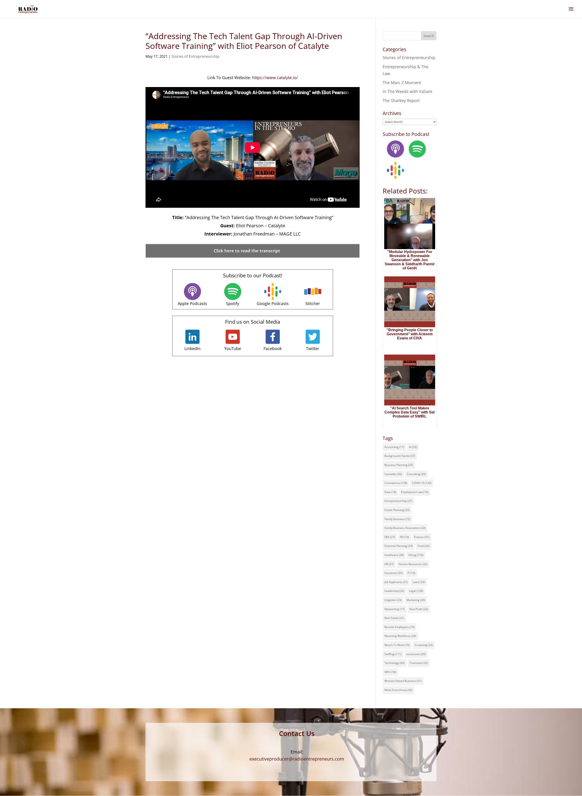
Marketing (415, 600)
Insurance (393, 573)
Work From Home (398, 690)
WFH (390, 672)
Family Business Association (405, 528)
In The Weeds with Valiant (407, 91)
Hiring (416, 555)
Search (429, 36)
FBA (389, 537)
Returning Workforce (400, 636)
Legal (416, 591)
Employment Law (414, 492)
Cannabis (393, 474)
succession (416, 654)
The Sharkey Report (401, 100)
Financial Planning (398, 546)
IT (411, 573)
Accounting (394, 447)
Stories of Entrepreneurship (195, 56)
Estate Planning (397, 510)
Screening (423, 645)
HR (389, 564)
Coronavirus (395, 483)
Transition (418, 663)
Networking (394, 609)
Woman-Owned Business (403, 681)
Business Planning (398, 465)
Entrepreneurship (398, 501)
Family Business (397, 519)
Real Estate (394, 618)
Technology (394, 663)
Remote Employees (399, 627)
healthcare (394, 555)
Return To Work (397, 645)
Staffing (392, 654)
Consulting (416, 474)
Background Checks (399, 456)
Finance (421, 537)
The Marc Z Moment (402, 82)
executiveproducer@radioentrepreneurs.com (296, 759)
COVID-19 (421, 483)
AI (413, 447)
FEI (404, 537)
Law (419, 582)
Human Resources (413, 564)
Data (390, 492)
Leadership (394, 591)
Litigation (393, 600)
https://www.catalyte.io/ (275, 77)
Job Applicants (396, 582)
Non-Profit (418, 609)
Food (423, 546)
